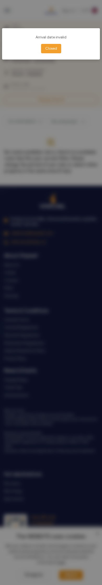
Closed (51, 48)
